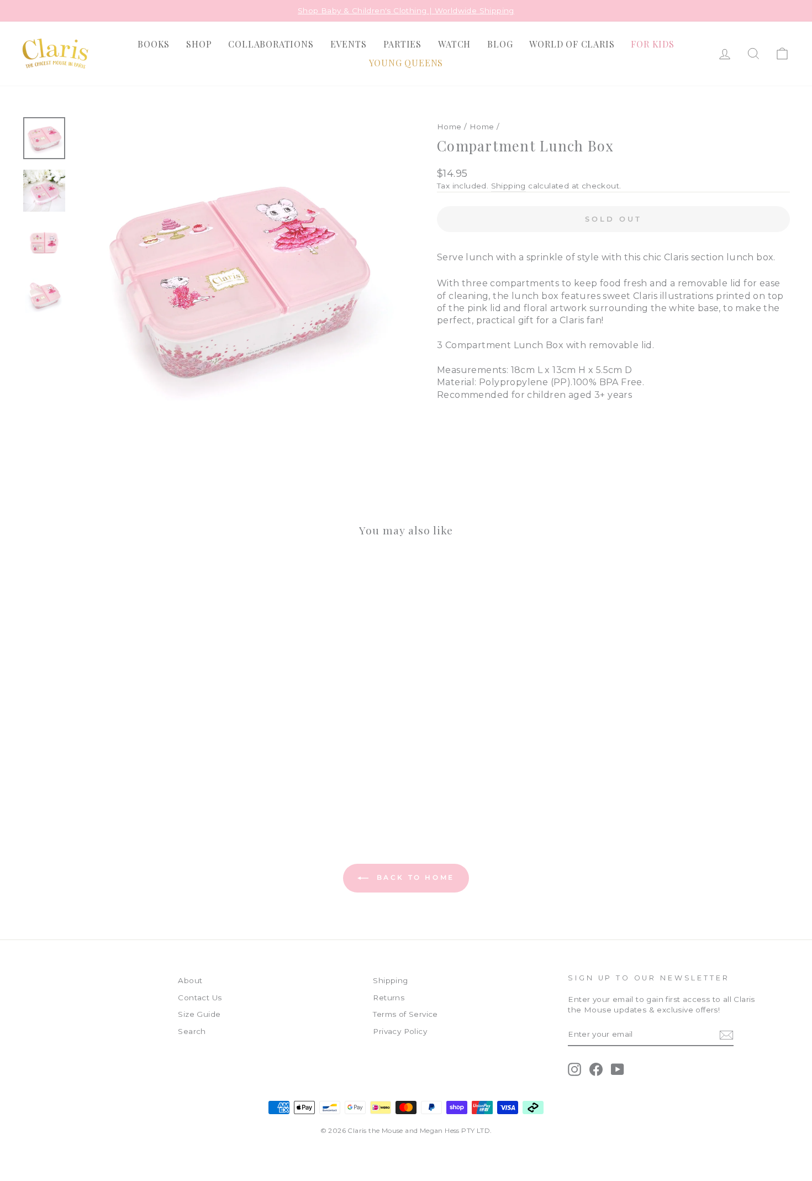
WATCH (454, 44)
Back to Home (414, 878)
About (190, 980)
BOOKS (154, 44)
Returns (388, 997)
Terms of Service (405, 1014)
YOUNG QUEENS (406, 63)
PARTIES (402, 44)
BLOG (500, 44)
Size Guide (199, 1014)
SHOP (199, 44)
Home (449, 126)
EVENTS (348, 44)
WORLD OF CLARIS (571, 44)
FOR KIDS (652, 44)
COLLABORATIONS (270, 44)
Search (191, 1031)
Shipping (508, 185)
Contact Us (200, 997)
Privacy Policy (400, 1031)
